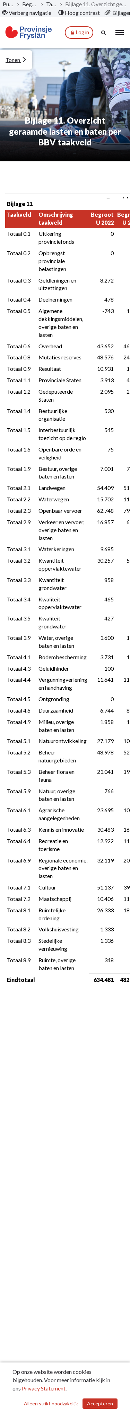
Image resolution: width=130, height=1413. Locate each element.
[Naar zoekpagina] (104, 32)
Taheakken (51, 4)
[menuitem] (26, 12)
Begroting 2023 (29, 4)
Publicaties (8, 4)
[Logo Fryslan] (28, 32)
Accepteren (100, 1403)
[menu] (119, 32)
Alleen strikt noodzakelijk (51, 1403)
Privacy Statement (44, 1388)
